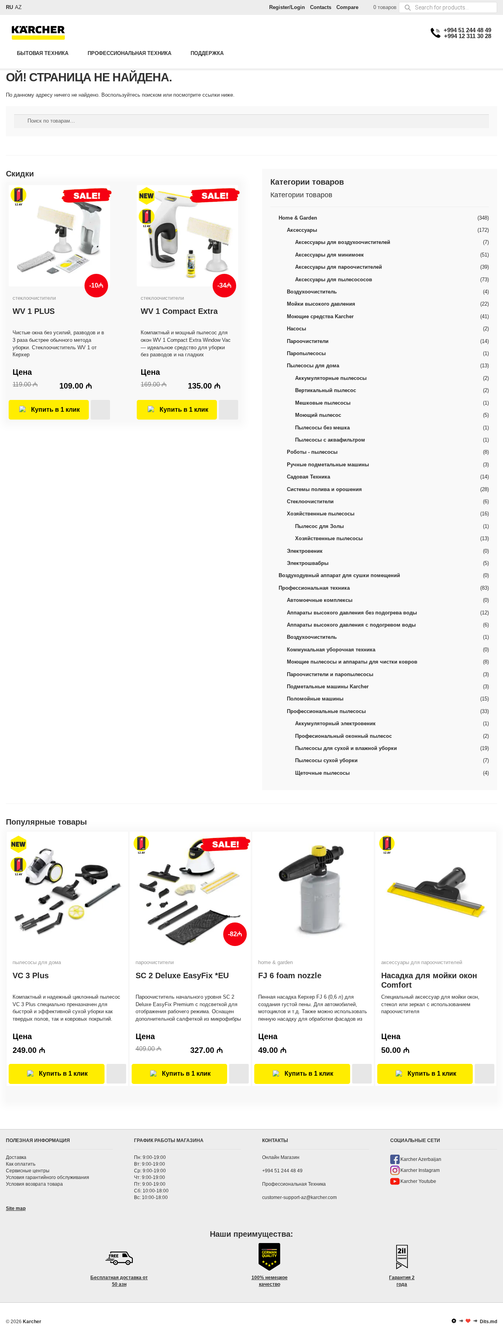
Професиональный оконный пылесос (343, 736)
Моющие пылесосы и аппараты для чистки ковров (352, 662)
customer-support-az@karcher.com (299, 1197)
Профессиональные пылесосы (326, 711)
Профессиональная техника (129, 53)
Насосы (296, 329)
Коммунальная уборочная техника (331, 650)
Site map (16, 1208)
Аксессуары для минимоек (329, 255)
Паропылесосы (306, 353)
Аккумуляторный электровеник (335, 723)
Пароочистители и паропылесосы (330, 674)
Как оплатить (20, 1164)
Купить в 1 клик (55, 409)
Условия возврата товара (34, 1184)
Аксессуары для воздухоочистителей (342, 242)
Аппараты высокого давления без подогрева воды (352, 613)
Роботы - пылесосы (312, 452)
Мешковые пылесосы (323, 403)
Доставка (16, 1157)
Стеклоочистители (310, 501)
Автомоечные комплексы (319, 600)
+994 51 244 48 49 (467, 30)
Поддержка (207, 53)
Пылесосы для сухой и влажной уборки (346, 748)
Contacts (320, 7)
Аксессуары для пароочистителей (338, 267)
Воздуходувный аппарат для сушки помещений (339, 575)
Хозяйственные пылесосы (320, 514)
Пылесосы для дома (313, 366)
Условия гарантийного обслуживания (47, 1177)
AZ (18, 7)
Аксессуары (302, 230)
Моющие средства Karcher (320, 316)
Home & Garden (298, 218)
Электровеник (305, 551)
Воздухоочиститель (312, 292)
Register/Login (287, 7)
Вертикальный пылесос (325, 390)
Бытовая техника (42, 53)
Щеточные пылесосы (322, 773)
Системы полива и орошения (324, 489)
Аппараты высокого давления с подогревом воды (351, 625)
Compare (347, 7)
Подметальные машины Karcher (328, 686)
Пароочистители (308, 341)
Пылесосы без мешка (322, 428)
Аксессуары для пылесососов (333, 279)
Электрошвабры (308, 563)
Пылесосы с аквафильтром (330, 440)
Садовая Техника (308, 477)
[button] (100, 410)
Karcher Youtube (418, 1181)
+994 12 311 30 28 (467, 36)
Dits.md (488, 1321)
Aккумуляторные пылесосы (331, 378)
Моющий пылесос (318, 415)
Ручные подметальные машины (328, 465)
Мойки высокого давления (321, 304)
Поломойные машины (315, 699)
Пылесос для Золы (319, 526)
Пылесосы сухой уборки (326, 760)
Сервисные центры (28, 1170)
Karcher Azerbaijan (420, 1159)
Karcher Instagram (420, 1170)
